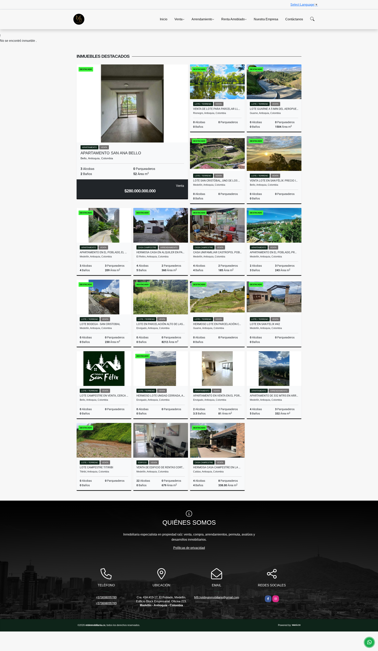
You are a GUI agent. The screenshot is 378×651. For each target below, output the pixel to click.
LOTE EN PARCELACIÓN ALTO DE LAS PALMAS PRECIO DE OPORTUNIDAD (160, 324)
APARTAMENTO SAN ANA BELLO (111, 153)
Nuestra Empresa (266, 19)
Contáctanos (294, 19)
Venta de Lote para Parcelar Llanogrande (217, 108)
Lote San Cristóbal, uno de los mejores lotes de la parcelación (217, 180)
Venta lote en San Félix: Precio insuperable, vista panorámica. (274, 180)
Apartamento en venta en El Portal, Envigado (217, 395)
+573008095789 (106, 597)
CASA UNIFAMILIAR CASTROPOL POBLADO (217, 252)
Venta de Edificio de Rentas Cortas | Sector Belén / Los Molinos (160, 467)
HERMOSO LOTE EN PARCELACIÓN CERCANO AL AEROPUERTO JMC (217, 324)
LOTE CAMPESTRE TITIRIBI (96, 467)
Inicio (163, 19)
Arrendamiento (202, 19)
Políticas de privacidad (189, 547)
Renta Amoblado (233, 19)
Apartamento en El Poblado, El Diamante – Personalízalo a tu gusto (104, 252)
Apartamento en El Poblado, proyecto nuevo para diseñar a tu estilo (274, 252)
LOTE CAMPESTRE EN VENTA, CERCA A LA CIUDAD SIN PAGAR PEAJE (104, 395)
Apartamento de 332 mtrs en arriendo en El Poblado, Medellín (274, 395)
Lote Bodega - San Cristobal (100, 324)
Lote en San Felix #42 (265, 324)
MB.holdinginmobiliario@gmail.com (216, 597)
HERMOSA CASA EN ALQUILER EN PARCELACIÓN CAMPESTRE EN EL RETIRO (160, 252)
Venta (178, 19)
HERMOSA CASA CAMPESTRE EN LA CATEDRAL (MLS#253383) (217, 467)
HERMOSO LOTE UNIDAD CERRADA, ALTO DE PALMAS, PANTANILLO (160, 395)
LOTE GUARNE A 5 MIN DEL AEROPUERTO (274, 108)
